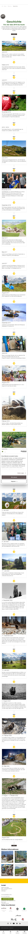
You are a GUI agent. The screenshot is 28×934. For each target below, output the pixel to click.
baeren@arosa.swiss (8, 894)
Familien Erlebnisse (5, 874)
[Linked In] (20, 923)
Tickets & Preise (19, 861)
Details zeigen (21, 473)
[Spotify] (17, 923)
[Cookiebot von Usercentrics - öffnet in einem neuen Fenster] (21, 451)
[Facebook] (10, 923)
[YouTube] (14, 923)
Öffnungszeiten (6, 861)
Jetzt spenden (3, 16)
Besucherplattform (20, 874)
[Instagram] (8, 923)
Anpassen (13, 481)
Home (5, 6)
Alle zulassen (14, 477)
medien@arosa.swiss (5, 903)
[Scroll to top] (25, 928)
